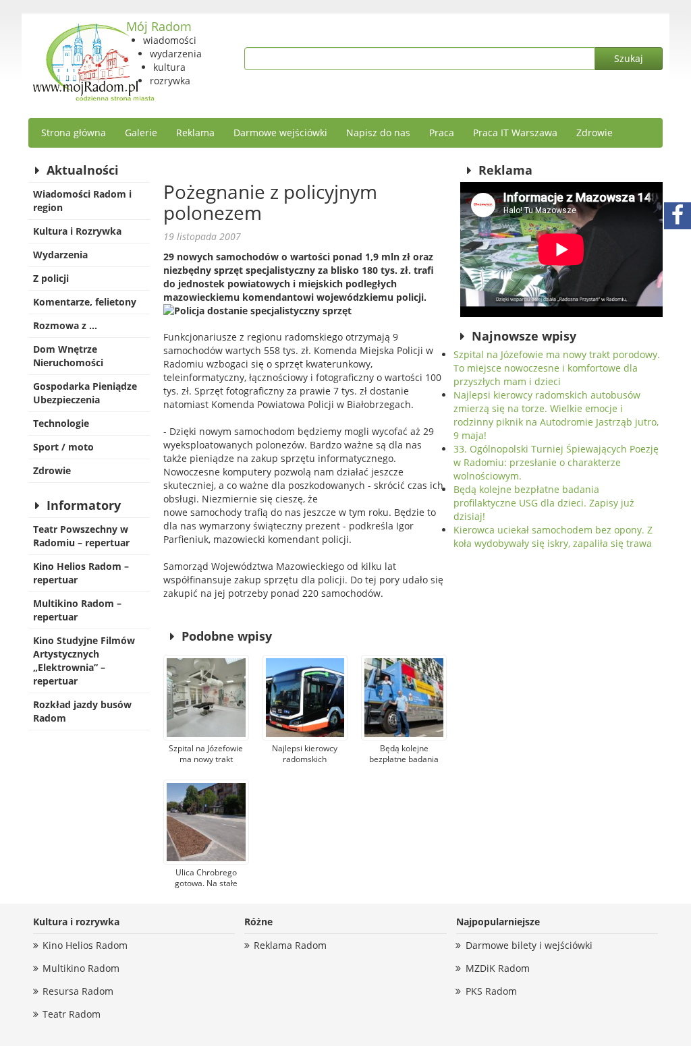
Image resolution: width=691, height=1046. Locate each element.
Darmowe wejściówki (280, 132)
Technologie (61, 423)
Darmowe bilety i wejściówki (529, 945)
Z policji (51, 278)
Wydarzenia (60, 254)
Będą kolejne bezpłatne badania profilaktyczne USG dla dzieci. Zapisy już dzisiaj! (543, 503)
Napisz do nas (378, 132)
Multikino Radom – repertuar (77, 610)
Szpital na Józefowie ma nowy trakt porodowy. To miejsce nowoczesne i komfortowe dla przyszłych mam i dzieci (556, 368)
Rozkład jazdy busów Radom (82, 711)
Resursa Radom (78, 991)
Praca (441, 132)
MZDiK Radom (498, 968)
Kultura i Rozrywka (77, 231)
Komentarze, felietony (84, 301)
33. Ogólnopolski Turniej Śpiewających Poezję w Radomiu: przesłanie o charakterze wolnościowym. (556, 462)
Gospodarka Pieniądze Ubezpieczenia (85, 393)
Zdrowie (594, 132)
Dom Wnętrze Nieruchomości (68, 356)
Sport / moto (63, 446)
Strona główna (73, 132)
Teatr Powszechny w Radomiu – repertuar (81, 536)
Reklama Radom (290, 945)
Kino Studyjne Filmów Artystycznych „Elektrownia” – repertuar (84, 660)
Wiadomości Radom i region (82, 200)
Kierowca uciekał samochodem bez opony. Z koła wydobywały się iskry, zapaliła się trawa (553, 536)
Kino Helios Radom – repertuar (81, 573)
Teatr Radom (72, 1014)
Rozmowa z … (65, 325)
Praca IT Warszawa (515, 132)
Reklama (195, 132)
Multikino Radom (81, 968)
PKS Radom (491, 991)
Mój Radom (159, 26)
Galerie (141, 132)
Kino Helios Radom (85, 945)
